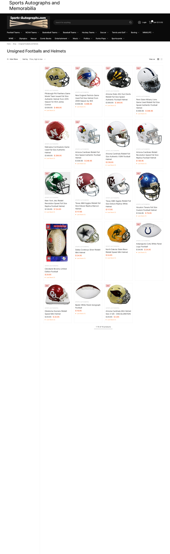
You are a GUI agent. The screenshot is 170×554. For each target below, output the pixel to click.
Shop (14, 44)
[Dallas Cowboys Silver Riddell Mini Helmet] (88, 233)
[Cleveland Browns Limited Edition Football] (57, 243)
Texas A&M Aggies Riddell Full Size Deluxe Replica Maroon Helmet (87, 206)
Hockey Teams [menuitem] (88, 32)
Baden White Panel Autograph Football (87, 306)
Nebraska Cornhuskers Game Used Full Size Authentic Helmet (57, 150)
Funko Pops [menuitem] (101, 38)
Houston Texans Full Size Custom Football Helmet (146, 208)
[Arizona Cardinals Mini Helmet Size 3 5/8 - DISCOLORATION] (118, 294)
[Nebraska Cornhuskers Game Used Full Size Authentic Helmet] (57, 131)
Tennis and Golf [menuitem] (118, 32)
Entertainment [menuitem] (61, 38)
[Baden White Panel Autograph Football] (88, 291)
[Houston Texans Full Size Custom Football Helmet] (149, 186)
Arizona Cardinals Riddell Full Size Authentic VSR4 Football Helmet (118, 156)
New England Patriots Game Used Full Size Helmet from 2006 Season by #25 (87, 98)
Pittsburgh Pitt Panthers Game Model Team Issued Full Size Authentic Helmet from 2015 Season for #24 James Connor (57, 99)
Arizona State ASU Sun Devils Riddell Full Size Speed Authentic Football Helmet (118, 97)
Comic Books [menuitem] (45, 38)
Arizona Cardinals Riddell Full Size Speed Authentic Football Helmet (88, 155)
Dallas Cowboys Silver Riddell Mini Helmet (87, 251)
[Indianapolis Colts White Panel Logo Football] (149, 230)
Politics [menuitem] (87, 38)
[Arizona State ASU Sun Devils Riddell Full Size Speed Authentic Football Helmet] (118, 77)
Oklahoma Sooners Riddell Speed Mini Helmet (56, 312)
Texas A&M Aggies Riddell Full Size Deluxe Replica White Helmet (118, 204)
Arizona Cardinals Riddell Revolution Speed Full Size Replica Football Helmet (147, 155)
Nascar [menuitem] (34, 38)
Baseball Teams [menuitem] (69, 32)
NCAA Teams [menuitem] (31, 32)
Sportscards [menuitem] (117, 38)
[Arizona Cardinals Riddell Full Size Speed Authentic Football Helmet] (88, 133)
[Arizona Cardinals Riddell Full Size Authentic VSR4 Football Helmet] (118, 134)
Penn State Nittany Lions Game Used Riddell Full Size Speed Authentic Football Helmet (148, 103)
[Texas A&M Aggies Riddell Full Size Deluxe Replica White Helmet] (118, 183)
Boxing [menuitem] (134, 32)
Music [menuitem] (75, 38)
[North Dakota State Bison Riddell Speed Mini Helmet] (118, 233)
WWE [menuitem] (11, 38)
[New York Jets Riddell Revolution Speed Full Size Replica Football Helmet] (57, 183)
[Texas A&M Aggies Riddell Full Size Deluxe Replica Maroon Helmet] (88, 184)
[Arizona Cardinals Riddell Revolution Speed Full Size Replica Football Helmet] (149, 133)
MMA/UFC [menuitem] (147, 32)
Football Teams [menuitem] (13, 32)
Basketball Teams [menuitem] (49, 32)
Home (9, 44)
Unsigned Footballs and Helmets (28, 44)
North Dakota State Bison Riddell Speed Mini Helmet (117, 250)
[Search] (130, 22)
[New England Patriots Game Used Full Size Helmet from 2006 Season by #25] (88, 78)
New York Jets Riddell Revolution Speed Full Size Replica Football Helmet (56, 203)
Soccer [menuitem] (103, 32)
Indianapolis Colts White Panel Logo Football (149, 245)
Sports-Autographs (51, 90)
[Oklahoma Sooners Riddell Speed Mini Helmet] (57, 294)
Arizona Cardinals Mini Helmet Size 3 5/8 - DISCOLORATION (118, 312)
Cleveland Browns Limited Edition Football (56, 270)
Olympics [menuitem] (23, 38)
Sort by (25, 59)
